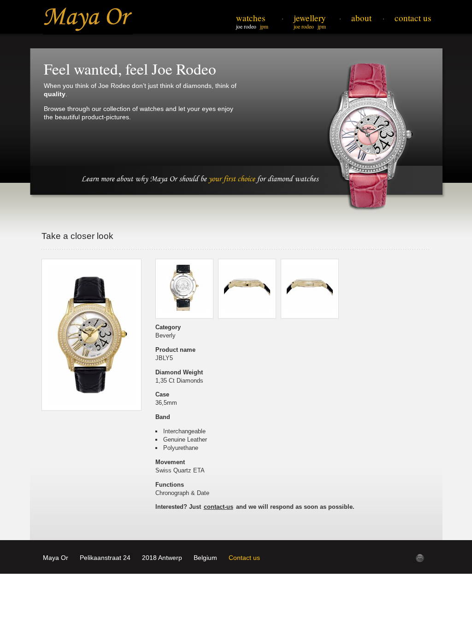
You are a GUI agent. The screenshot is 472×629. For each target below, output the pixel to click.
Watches (250, 17)
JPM (264, 26)
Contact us (244, 557)
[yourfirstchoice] (231, 177)
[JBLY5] (91, 335)
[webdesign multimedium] (420, 558)
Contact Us (413, 17)
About (361, 17)
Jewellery (310, 17)
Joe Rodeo (246, 26)
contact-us (218, 506)
